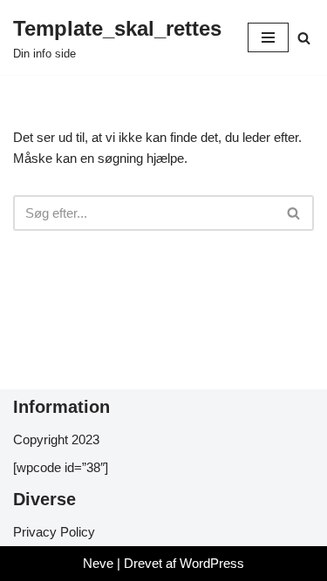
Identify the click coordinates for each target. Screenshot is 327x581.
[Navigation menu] (268, 37)
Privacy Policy (54, 531)
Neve (98, 563)
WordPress (212, 563)
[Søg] (303, 37)
